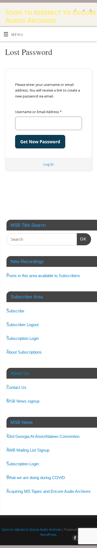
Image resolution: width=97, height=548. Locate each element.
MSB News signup (22, 401)
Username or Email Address (38, 112)
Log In (48, 164)
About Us (20, 373)
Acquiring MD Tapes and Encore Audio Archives (48, 491)
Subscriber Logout (22, 324)
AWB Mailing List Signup (27, 450)
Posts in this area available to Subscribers (43, 275)
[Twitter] (82, 11)
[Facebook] (75, 11)
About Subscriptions (24, 352)
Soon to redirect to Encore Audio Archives (50, 16)
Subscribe (15, 311)
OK (81, 238)
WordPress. (48, 535)
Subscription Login (22, 338)
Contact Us (16, 387)
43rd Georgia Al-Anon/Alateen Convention (42, 436)
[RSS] (90, 11)
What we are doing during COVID (35, 477)
